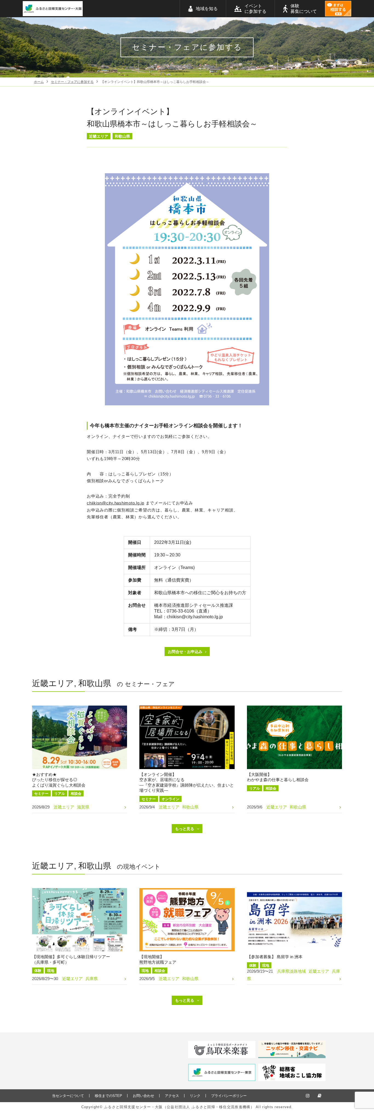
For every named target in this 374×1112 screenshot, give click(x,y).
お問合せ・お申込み (185, 651)
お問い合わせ (143, 1096)
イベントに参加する (255, 9)
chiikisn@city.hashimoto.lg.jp (115, 503)
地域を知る (207, 8)
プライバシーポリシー (229, 1096)
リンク (195, 1096)
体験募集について (303, 9)
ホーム (39, 82)
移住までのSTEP (108, 1096)
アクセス (172, 1096)
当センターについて (68, 1096)
